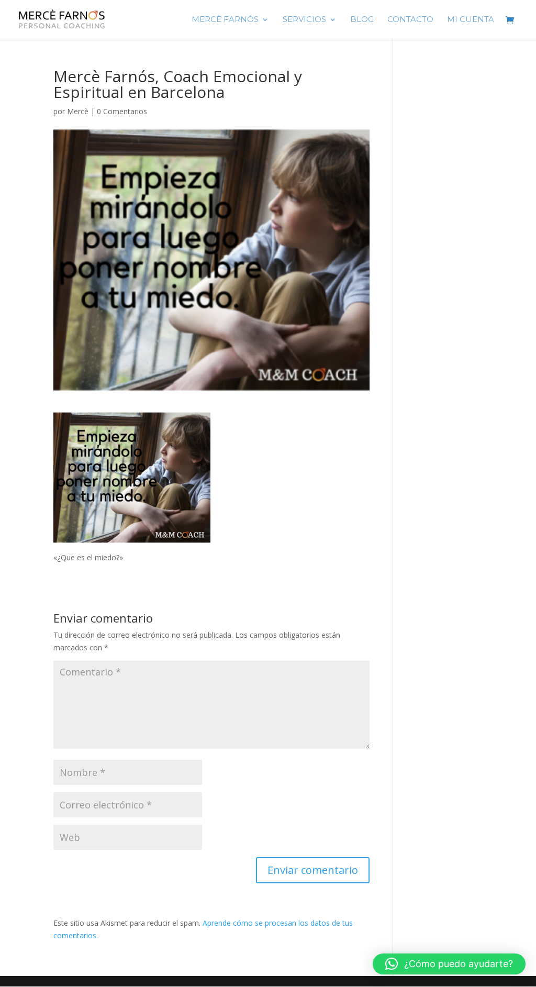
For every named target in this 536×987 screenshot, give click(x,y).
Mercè (77, 111)
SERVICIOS (304, 20)
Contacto (410, 20)
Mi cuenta (470, 20)
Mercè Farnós (225, 20)
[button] (449, 963)
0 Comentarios (122, 111)
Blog (362, 20)
